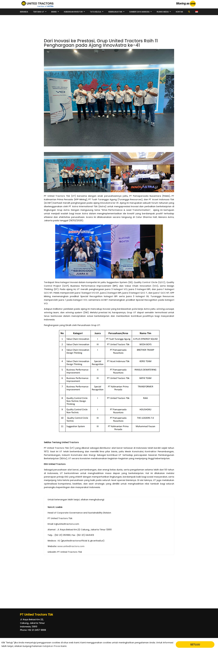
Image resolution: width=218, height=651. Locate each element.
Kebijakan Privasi (52, 646)
